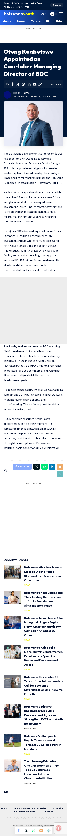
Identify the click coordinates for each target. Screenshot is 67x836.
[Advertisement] (37, 36)
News (27, 93)
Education (30, 728)
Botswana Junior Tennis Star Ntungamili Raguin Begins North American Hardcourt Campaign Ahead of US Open (43, 626)
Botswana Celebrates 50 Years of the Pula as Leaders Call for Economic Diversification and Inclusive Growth (43, 685)
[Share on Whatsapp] (23, 84)
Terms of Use (22, 7)
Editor (17, 93)
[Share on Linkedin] (28, 84)
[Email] (34, 84)
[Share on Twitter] (17, 84)
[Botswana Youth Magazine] (19, 13)
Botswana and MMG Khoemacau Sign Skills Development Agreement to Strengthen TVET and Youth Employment (43, 715)
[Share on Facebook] (12, 84)
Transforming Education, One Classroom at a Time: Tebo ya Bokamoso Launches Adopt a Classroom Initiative (41, 769)
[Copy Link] (40, 84)
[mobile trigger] (60, 13)
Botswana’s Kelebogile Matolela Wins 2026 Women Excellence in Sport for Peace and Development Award (43, 656)
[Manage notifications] (58, 828)
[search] (37, 13)
